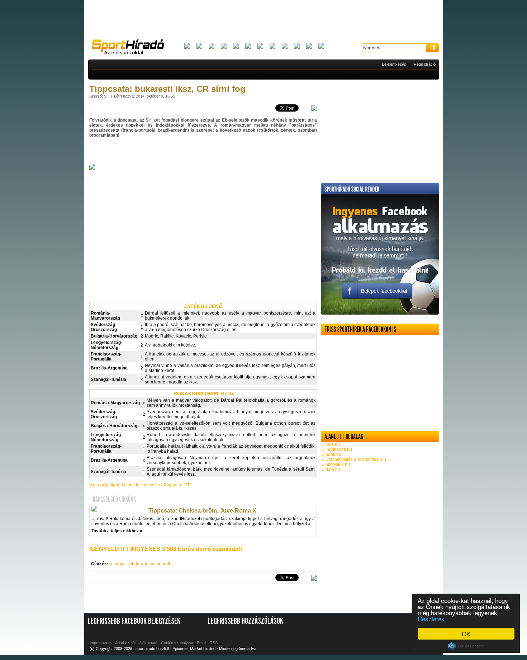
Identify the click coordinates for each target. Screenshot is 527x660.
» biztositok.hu (335, 464)
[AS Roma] (321, 46)
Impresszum (100, 643)
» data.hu (330, 469)
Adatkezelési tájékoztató (136, 643)
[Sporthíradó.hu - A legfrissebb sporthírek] (131, 48)
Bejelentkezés (394, 64)
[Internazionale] (248, 46)
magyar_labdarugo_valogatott (140, 563)
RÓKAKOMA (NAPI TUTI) (203, 393)
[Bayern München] (224, 46)
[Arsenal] (199, 46)
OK (466, 633)
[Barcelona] (211, 46)
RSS (214, 643)
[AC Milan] (187, 46)
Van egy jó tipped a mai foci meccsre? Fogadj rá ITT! (140, 484)
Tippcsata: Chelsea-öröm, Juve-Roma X (202, 511)
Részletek (431, 618)
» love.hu (330, 444)
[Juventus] (260, 46)
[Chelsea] (236, 46)
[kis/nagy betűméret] (314, 108)
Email (201, 643)
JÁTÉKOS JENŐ (203, 306)
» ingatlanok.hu (336, 449)
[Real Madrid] (309, 46)
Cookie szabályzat (177, 643)
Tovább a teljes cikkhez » (116, 530)
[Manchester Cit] (285, 46)
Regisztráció (425, 64)
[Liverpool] (272, 46)
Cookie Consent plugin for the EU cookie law (466, 646)
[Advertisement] (263, 20)
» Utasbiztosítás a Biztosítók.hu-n (353, 459)
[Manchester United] (297, 46)
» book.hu (331, 454)
